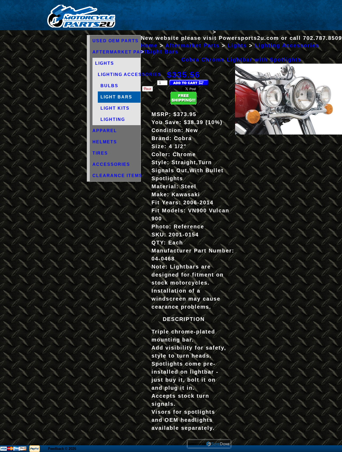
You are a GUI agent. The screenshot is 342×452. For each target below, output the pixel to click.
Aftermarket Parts (121, 52)
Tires (100, 153)
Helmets (104, 142)
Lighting (112, 119)
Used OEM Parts (115, 41)
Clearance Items (117, 175)
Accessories (111, 164)
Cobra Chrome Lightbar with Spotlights (241, 60)
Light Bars (116, 97)
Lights (104, 63)
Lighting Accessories (129, 74)
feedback (56, 449)
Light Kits (115, 108)
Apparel (104, 130)
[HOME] (81, 26)
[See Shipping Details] (183, 103)
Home (149, 45)
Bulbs (109, 85)
